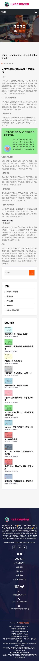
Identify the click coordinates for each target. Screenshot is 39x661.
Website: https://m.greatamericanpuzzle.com (19, 542)
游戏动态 (9, 301)
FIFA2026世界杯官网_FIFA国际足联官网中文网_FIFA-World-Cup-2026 (19, 649)
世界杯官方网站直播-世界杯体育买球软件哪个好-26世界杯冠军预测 (19, 644)
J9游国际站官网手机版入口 (19, 629)
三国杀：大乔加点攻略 (13, 361)
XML (10, 626)
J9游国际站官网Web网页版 (19, 634)
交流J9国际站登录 (13, 310)
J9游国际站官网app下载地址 (19, 636)
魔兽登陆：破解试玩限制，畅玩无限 (18, 481)
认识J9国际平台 (12, 292)
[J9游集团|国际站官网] (19, 4)
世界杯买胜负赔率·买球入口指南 (20, 653)
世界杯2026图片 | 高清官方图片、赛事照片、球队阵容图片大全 (19, 640)
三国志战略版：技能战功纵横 (16, 385)
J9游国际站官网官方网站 (22, 626)
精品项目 (9, 296)
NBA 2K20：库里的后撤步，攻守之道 (18, 427)
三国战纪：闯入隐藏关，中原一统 (18, 373)
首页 (15, 31)
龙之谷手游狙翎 (10, 439)
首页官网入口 (19, 559)
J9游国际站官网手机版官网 (19, 631)
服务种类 (9, 305)
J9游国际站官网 (23, 623)
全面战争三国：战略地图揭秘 (16, 334)
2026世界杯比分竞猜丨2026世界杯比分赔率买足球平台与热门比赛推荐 (20, 656)
